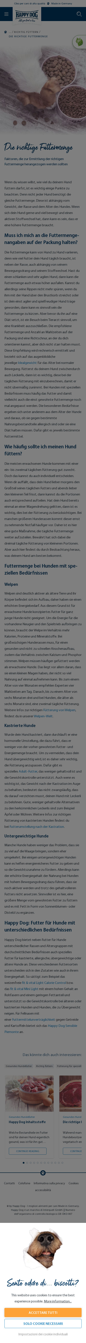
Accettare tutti (43, 1312)
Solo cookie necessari (43, 1323)
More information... (58, 1301)
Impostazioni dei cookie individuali (43, 1334)
